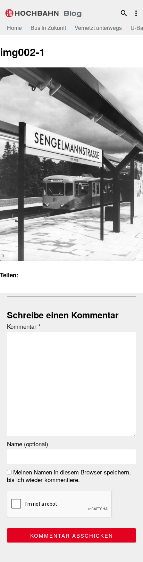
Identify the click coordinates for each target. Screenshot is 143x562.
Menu (136, 13)
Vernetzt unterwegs (98, 28)
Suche (124, 13)
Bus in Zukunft (48, 28)
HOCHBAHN (43, 12)
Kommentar (24, 326)
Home (14, 28)
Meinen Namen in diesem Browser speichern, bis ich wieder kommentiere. (69, 475)
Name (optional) (27, 444)
